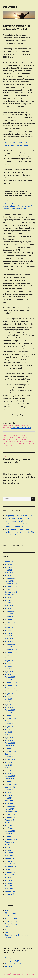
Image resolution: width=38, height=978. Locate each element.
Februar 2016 (10, 891)
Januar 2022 (9, 713)
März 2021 (9, 740)
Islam (25, 439)
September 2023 (11, 658)
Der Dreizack (10, 6)
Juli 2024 (8, 630)
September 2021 (11, 724)
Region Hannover (12, 924)
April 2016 (9, 886)
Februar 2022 (10, 710)
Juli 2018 (8, 823)
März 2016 (9, 889)
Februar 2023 (10, 677)
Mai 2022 (8, 702)
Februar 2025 (10, 611)
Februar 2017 (10, 858)
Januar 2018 (9, 834)
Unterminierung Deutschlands (25, 443)
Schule (7, 927)
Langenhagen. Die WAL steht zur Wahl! (20, 516)
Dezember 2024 (11, 617)
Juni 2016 (8, 880)
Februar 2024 (10, 644)
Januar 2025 (9, 614)
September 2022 (11, 691)
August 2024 (10, 628)
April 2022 (9, 705)
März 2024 (9, 641)
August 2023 (9, 661)
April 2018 (9, 828)
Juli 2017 (8, 845)
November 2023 (11, 652)
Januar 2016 (9, 894)
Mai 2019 (8, 798)
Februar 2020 (10, 776)
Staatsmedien (10, 930)
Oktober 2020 (10, 754)
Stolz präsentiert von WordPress (23, 974)
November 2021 (11, 718)
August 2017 (9, 842)
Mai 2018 (8, 825)
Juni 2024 (8, 633)
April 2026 (9, 573)
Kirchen (8, 916)
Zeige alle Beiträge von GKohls (21, 427)
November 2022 (11, 685)
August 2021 (9, 727)
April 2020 (9, 770)
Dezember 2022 (11, 683)
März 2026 (9, 575)
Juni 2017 (8, 847)
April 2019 (9, 801)
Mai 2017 (8, 850)
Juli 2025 (8, 597)
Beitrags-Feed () (12, 961)
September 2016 (11, 872)
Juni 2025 (8, 600)
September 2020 (11, 757)
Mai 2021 (8, 735)
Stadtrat (22, 435)
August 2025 (9, 595)
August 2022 (9, 694)
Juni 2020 (8, 765)
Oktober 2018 (10, 814)
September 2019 (11, 790)
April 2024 (9, 639)
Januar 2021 (9, 746)
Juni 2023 (8, 666)
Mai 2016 (8, 883)
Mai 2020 (8, 768)
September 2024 (11, 625)
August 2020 (10, 759)
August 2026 (10, 562)
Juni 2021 (8, 732)
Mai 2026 (8, 570)
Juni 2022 (8, 699)
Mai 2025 (8, 603)
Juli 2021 (8, 729)
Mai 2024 (8, 636)
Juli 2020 (8, 762)
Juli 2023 (8, 663)
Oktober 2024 (10, 622)
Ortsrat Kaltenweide (13, 921)
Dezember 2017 (10, 836)
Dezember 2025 (11, 584)
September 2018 (11, 817)
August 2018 (9, 820)
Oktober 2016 (10, 869)
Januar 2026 (9, 581)
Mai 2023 (8, 669)
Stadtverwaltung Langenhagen (13, 437)
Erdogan (20, 439)
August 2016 (9, 875)
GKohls (5, 435)
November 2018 (11, 812)
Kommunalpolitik (12, 919)
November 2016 (11, 867)
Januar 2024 (9, 647)
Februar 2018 (10, 831)
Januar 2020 (9, 779)
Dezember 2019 (11, 781)
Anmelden (9, 958)
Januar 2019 (9, 809)
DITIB (15, 439)
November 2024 (11, 619)
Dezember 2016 (11, 864)
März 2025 (9, 608)
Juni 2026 (8, 567)
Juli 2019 (8, 792)
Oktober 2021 (10, 721)
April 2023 (9, 672)
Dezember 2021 (11, 716)
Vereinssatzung (8, 445)
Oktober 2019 (10, 787)
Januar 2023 (9, 680)
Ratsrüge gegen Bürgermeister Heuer (19, 529)
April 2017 (9, 853)
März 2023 (9, 674)
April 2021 (9, 738)
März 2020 (9, 773)
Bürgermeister (10, 913)
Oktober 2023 (10, 655)
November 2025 (11, 586)
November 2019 (11, 784)
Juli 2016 (8, 878)
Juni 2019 (8, 795)
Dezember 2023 (11, 650)
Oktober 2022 (10, 688)
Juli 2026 (8, 564)
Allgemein (9, 910)
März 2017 (9, 856)
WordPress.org (11, 966)
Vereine (8, 938)
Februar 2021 (10, 743)
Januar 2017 (9, 861)
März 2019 (9, 803)
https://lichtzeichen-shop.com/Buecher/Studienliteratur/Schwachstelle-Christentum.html (18, 206)
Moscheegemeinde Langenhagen (14, 441)
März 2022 (9, 707)
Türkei (13, 443)
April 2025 (9, 606)
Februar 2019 (10, 806)
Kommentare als (13, 964)
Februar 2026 (10, 578)
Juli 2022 (8, 696)
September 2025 (11, 592)
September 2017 (11, 839)
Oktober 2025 (10, 589)
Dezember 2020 (11, 748)
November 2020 (11, 751)
